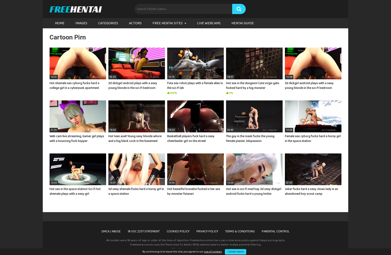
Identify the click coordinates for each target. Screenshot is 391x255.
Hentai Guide (242, 23)
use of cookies (213, 252)
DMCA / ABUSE (111, 231)
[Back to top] (376, 241)
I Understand (235, 252)
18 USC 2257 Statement (144, 231)
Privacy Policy (207, 231)
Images (81, 23)
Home (59, 23)
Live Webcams (209, 23)
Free (75, 9)
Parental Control (276, 231)
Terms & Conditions (240, 231)
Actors (135, 23)
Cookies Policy (178, 231)
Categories (108, 23)
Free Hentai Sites (168, 23)
